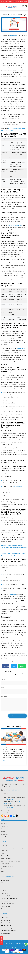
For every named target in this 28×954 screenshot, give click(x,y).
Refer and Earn (1, 940)
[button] (20, 6)
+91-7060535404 (9, 799)
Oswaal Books (13, 35)
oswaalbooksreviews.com (12, 942)
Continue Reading (9, 760)
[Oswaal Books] (11, 6)
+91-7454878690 (9, 807)
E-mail (3, 687)
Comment (4, 696)
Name (3, 679)
